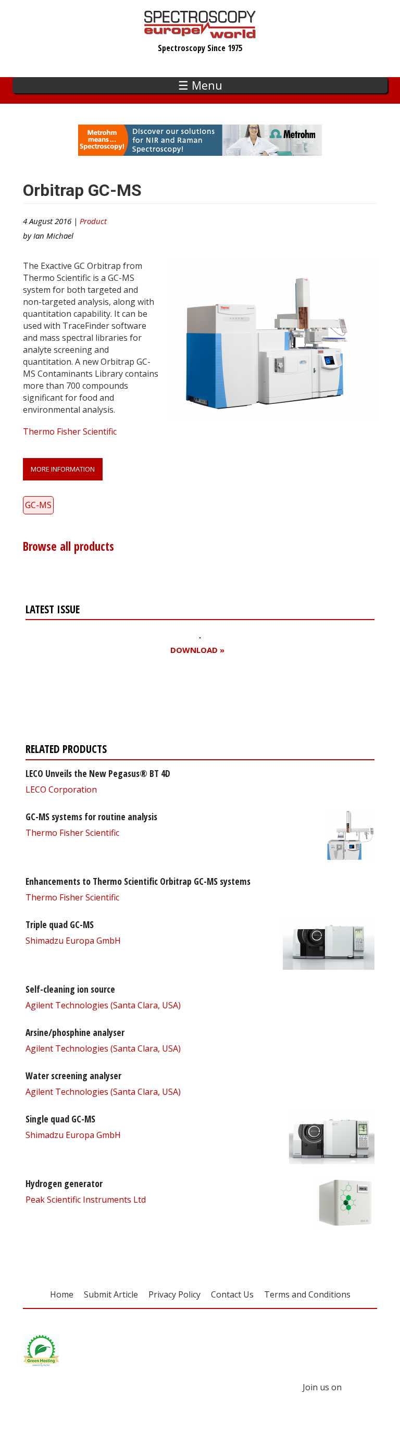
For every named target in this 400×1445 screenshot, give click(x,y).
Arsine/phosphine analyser (75, 1032)
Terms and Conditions (307, 1294)
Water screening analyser (73, 1075)
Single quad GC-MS (60, 1119)
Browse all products (68, 546)
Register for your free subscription (128, 702)
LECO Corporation (61, 789)
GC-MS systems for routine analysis (91, 816)
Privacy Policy (174, 1294)
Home (61, 1294)
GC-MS (38, 505)
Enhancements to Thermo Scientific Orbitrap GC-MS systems (138, 881)
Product (93, 221)
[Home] (200, 33)
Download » (197, 650)
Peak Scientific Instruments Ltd (86, 1199)
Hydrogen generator (64, 1183)
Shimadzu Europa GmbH (73, 940)
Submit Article (111, 1294)
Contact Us (232, 1294)
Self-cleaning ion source (70, 989)
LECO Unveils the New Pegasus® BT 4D (98, 773)
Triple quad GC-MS (60, 924)
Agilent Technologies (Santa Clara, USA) (103, 1005)
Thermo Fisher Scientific (70, 431)
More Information (63, 469)
